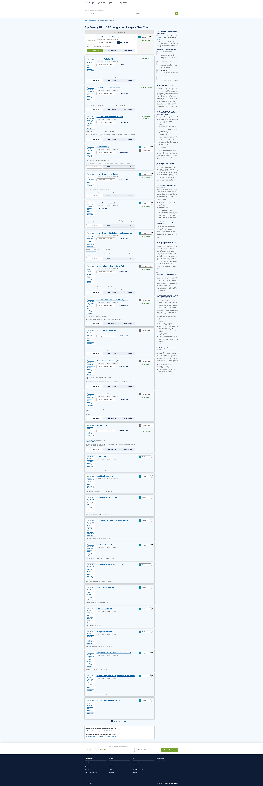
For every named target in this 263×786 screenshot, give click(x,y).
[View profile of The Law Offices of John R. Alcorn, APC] (90, 306)
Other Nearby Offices (91, 251)
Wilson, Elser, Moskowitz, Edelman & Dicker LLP (116, 675)
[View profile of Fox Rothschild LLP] (90, 550)
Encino (114, 736)
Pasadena (95, 736)
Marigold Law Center (105, 631)
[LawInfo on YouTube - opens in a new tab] (170, 761)
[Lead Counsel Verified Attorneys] (159, 37)
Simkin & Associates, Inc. (107, 330)
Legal (134, 758)
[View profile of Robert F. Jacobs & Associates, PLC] (90, 274)
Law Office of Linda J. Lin (107, 203)
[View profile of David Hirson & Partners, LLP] (90, 367)
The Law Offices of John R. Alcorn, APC (112, 300)
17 (122, 721)
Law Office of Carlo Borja (107, 497)
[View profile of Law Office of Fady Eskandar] (90, 93)
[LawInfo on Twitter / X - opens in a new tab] (164, 761)
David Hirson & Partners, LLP (108, 361)
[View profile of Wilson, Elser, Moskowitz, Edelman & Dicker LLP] (90, 683)
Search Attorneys (169, 750)
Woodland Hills (108, 736)
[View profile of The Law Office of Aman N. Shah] (90, 122)
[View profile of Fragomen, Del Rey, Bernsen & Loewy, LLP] (90, 659)
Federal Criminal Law (108, 731)
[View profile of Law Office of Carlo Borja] (90, 504)
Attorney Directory (92, 20)
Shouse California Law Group (108, 700)
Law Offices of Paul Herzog (108, 37)
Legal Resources (112, 3)
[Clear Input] (128, 13)
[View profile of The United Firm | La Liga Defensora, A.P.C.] (90, 527)
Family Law (99, 731)
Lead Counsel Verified (123, 3)
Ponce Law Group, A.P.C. (106, 587)
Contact (95, 50)
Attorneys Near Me (103, 3)
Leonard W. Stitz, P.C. (105, 59)
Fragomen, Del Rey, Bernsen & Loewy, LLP (114, 653)
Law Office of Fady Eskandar (108, 88)
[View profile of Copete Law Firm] (90, 399)
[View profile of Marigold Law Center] (90, 637)
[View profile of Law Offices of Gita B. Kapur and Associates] (90, 239)
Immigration (100, 20)
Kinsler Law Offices (104, 608)
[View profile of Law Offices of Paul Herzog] (91, 40)
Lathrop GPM (102, 456)
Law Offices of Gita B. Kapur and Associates (114, 233)
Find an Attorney (89, 758)
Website (112, 50)
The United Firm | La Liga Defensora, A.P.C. (114, 520)
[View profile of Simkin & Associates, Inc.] (90, 337)
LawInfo (111, 758)
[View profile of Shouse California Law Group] (90, 707)
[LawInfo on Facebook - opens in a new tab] (158, 761)
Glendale (101, 736)
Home (86, 20)
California (106, 20)
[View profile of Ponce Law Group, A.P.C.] (90, 593)
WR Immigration (103, 425)
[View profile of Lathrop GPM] (90, 461)
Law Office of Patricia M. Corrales (110, 564)
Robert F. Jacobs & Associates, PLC (110, 266)
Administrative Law (91, 731)
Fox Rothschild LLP (104, 545)
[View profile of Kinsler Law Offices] (90, 615)
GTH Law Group (103, 147)
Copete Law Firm (103, 394)
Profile (128, 50)
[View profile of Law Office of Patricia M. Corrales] (90, 571)
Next (125, 721)
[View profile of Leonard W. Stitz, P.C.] (90, 64)
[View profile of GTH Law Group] (90, 152)
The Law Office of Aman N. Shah (110, 116)
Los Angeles (89, 736)
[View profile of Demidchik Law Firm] (90, 482)
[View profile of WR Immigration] (90, 431)
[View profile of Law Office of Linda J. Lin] (90, 208)
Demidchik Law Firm (105, 476)
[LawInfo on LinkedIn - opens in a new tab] (176, 761)
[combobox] (107, 13)
